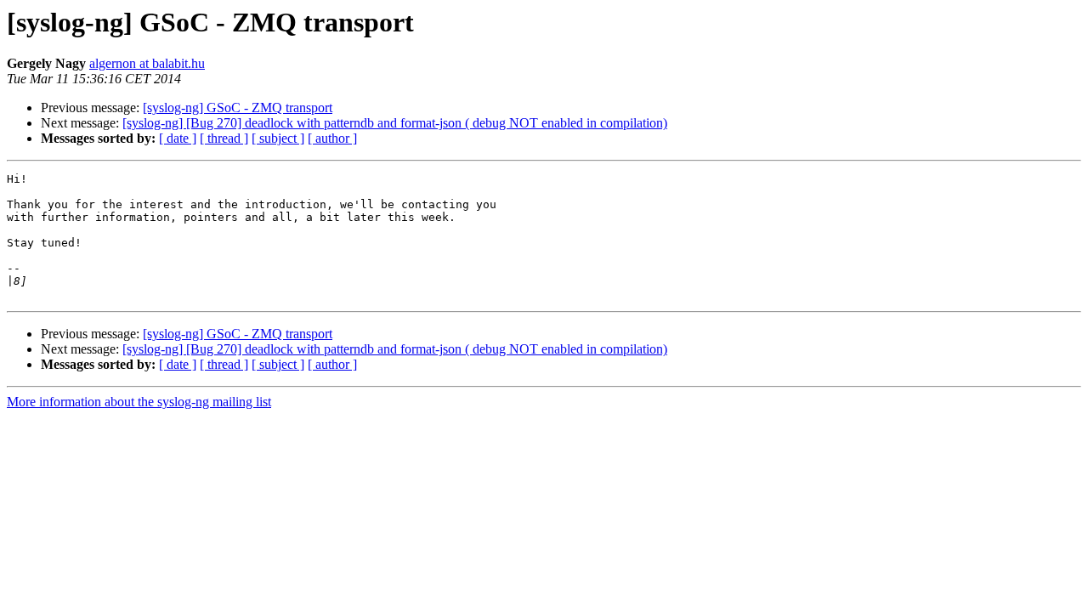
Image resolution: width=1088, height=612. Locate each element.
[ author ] (332, 138)
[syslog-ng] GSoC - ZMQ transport (237, 107)
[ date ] (177, 138)
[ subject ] (278, 138)
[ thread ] (224, 138)
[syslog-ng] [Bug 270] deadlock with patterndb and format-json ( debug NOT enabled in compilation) (394, 123)
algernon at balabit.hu (147, 63)
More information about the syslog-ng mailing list (139, 401)
